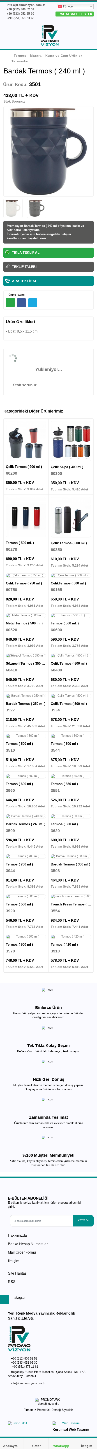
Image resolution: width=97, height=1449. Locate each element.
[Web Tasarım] (71, 1424)
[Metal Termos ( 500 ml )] (26, 615)
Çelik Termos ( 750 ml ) (24, 583)
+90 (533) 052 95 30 (20, 13)
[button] (90, 36)
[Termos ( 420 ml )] (71, 937)
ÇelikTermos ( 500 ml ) (68, 583)
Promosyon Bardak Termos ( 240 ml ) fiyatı (36, 225)
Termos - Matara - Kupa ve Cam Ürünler (48, 55)
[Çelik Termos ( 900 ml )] (26, 441)
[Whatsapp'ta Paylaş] (10, 302)
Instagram (19, 1297)
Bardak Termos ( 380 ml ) (70, 864)
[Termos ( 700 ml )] (26, 856)
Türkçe (67, 6)
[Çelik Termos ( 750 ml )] (26, 575)
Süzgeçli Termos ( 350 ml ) (27, 663)
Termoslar (20, 61)
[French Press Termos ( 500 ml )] (71, 896)
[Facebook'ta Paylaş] (21, 302)
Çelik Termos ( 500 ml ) (69, 543)
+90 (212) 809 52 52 (20, 9)
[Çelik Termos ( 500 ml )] (71, 517)
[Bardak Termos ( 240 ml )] (26, 816)
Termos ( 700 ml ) (19, 864)
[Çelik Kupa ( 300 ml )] (71, 441)
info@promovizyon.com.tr (25, 5)
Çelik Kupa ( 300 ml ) (67, 467)
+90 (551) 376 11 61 (20, 18)
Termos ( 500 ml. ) (20, 543)
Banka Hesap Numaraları (28, 1244)
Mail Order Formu (22, 1252)
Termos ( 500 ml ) (19, 744)
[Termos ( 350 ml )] (71, 776)
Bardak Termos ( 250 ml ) (25, 704)
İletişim (13, 1261)
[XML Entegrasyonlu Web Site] (27, 1424)
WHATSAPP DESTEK (75, 14)
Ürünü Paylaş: (16, 294)
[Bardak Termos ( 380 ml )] (71, 856)
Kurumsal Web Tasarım (71, 1429)
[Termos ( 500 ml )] (26, 736)
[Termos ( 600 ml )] (26, 776)
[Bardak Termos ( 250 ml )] (26, 696)
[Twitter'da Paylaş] (32, 302)
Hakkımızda (17, 1235)
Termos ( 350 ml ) (64, 784)
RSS (12, 1282)
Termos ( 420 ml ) (64, 944)
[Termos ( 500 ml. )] (26, 517)
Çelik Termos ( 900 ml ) (24, 467)
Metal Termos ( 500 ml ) (24, 623)
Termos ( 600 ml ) (19, 784)
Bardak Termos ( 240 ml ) (25, 824)
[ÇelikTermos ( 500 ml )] (71, 575)
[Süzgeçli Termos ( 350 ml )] (26, 656)
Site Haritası (18, 1273)
